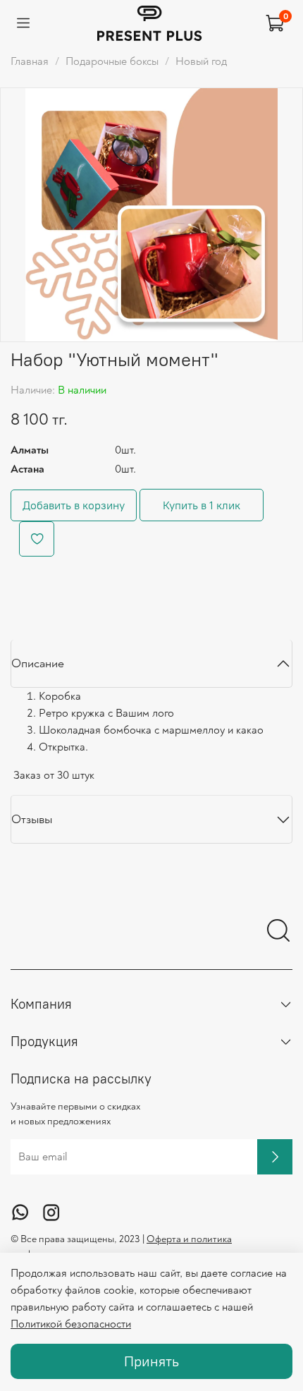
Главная (30, 61)
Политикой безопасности (71, 1324)
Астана (27, 469)
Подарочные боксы (112, 61)
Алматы (30, 450)
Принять (151, 1361)
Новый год (201, 61)
